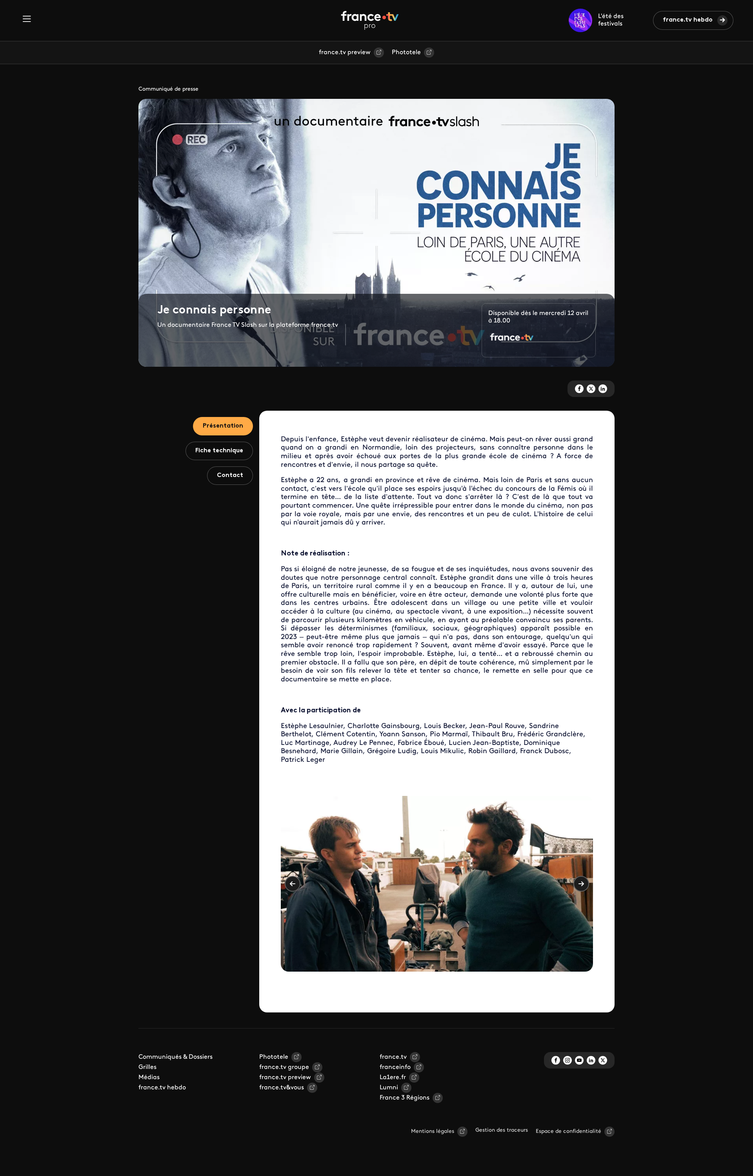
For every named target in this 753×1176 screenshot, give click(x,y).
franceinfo (395, 1067)
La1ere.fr (393, 1077)
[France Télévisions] (370, 20)
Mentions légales (432, 1131)
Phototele (406, 52)
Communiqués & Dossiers (175, 1057)
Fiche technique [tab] (219, 451)
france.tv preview (345, 52)
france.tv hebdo (688, 20)
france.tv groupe (284, 1067)
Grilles (147, 1067)
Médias (149, 1077)
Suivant (581, 884)
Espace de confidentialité (568, 1131)
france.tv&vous (281, 1088)
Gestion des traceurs (501, 1130)
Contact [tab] (230, 475)
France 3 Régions (404, 1098)
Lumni (389, 1088)
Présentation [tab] (223, 426)
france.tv (393, 1057)
